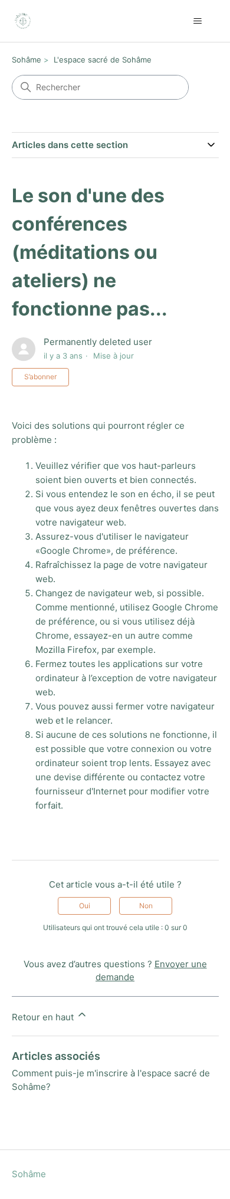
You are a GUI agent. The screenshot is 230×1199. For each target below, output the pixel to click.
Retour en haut (44, 1017)
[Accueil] (23, 21)
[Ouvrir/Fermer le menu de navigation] (198, 21)
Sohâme (26, 59)
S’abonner (40, 376)
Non (146, 905)
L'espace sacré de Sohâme (103, 59)
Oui (84, 905)
